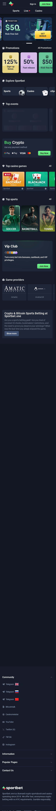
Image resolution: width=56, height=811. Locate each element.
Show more (12, 333)
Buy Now (44, 153)
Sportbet (6, 189)
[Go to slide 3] (29, 43)
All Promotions (44, 48)
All (50, 166)
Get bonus (42, 34)
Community (8, 677)
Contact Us (7, 770)
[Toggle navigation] (4, 4)
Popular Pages (9, 762)
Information (8, 754)
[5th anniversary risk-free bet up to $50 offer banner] (27, 29)
